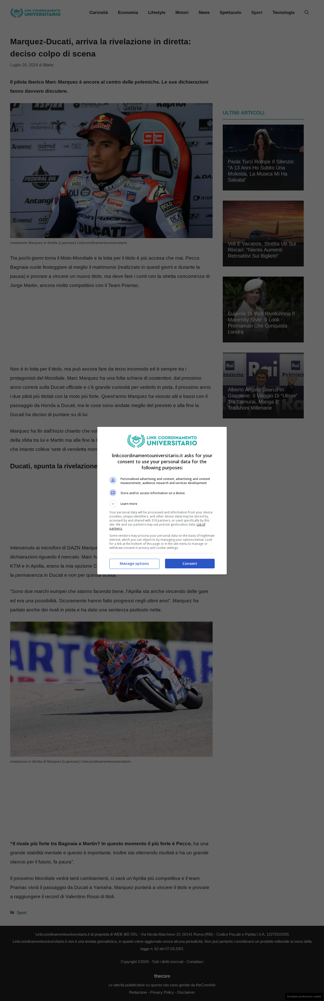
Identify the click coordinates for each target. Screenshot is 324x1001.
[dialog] (162, 500)
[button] (162, 503)
